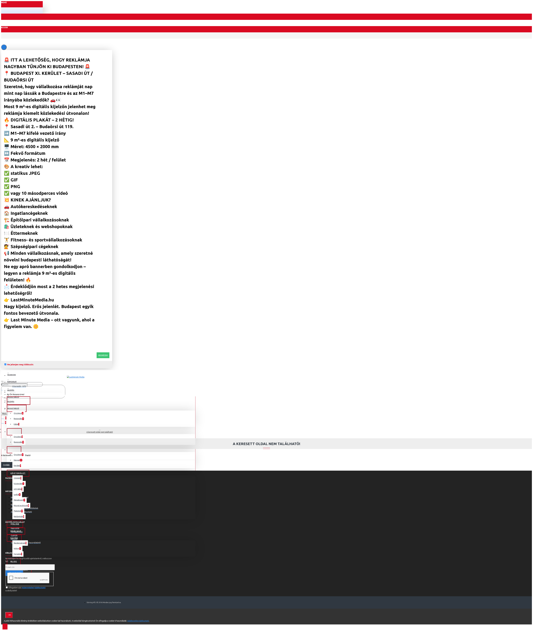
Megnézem (103, 355)
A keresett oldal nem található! (99, 432)
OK (9, 615)
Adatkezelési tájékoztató (138, 621)
